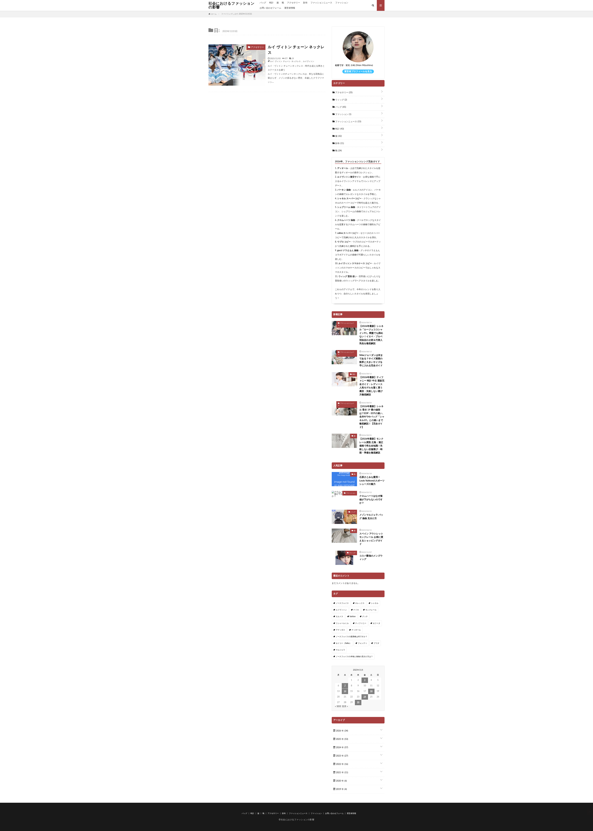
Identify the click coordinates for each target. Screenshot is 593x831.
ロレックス (359, 603)
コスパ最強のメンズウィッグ (371, 558)
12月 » (345, 706)
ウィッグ (341, 100)
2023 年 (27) (341, 756)
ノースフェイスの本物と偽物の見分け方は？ (354, 656)
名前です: (339, 65)
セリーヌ (376, 623)
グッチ (365, 616)
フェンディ (362, 643)
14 (345, 691)
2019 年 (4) (341, 789)
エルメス (339, 616)
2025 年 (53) (341, 739)
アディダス (340, 630)
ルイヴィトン (308, 61)
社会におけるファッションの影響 (231, 5)
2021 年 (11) (341, 772)
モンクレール (370, 610)
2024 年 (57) (341, 747)
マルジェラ (340, 650)
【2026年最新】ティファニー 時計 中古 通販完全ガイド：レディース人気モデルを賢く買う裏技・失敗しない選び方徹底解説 (371, 386)
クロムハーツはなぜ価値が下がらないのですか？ (371, 499)
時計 (271, 3)
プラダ (376, 643)
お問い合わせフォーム (270, 8)
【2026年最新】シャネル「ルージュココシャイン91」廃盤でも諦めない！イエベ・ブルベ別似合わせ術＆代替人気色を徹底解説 (371, 335)
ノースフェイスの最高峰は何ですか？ (351, 637)
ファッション (341, 3)
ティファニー (360, 623)
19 (293, 58)
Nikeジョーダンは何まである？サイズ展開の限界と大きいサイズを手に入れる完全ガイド (371, 360)
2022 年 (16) (341, 764)
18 (371, 691)
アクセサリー (293, 3)
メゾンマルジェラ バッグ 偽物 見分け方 (371, 517)
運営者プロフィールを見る (358, 71)
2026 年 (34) (341, 731)
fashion (353, 616)
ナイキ (356, 610)
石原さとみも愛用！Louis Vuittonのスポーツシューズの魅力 (372, 480)
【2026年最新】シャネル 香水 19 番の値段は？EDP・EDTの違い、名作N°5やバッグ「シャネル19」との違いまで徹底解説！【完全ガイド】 (372, 416)
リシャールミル (342, 623)
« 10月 (338, 706)
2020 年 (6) (341, 781)
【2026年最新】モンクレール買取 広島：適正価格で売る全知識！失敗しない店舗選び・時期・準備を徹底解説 (371, 446)
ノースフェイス (342, 603)
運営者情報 (289, 8)
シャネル (374, 603)
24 (365, 697)
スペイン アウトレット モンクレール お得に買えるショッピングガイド (371, 539)
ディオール (356, 630)
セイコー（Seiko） (343, 643)
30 (358, 702)
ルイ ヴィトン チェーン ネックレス (296, 50)
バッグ (263, 3)
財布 (305, 3)
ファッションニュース (321, 3)
